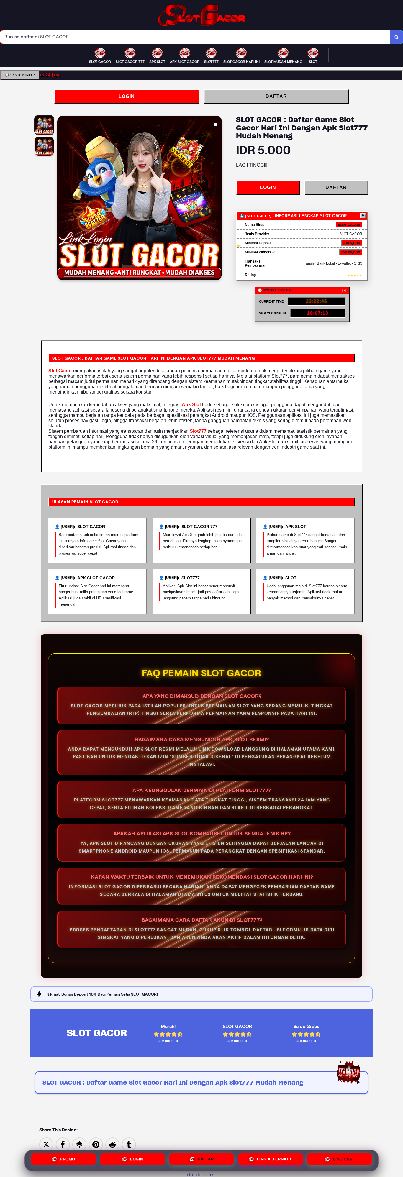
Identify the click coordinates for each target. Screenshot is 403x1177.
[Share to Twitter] (46, 1144)
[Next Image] (217, 198)
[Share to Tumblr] (129, 1144)
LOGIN (127, 96)
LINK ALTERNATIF (275, 1160)
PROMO (67, 1160)
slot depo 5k (200, 1174)
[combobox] (195, 37)
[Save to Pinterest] (96, 1144)
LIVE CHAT (344, 1160)
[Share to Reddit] (112, 1144)
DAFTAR (276, 96)
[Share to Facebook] (63, 1144)
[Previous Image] (62, 198)
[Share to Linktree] (79, 1144)
